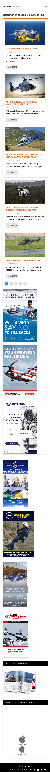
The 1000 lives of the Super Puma (23, 260)
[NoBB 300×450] (20, 341)
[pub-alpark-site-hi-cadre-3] (15, 607)
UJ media (28, 766)
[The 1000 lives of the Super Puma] (25, 245)
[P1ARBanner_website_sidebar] (18, 557)
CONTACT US (22, 770)
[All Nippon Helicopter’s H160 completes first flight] (25, 86)
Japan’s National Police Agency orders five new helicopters (23, 208)
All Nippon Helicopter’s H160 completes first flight (21, 103)
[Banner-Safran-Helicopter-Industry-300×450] (20, 453)
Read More (12, 67)
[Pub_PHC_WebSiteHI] (15, 657)
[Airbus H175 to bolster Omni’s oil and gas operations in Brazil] (25, 139)
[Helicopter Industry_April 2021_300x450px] (20, 397)
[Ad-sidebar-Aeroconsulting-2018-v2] (15, 506)
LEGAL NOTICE (9, 770)
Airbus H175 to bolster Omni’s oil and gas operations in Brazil (24, 155)
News (18, 52)
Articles (18, 264)
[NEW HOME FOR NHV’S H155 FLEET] (25, 33)
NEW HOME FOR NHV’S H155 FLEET (22, 48)
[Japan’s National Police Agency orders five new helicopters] (25, 192)
